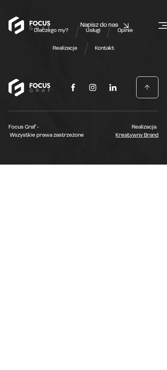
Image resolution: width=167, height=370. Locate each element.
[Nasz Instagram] (93, 87)
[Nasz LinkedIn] (113, 87)
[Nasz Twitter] (73, 87)
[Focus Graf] (29, 25)
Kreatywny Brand (137, 135)
